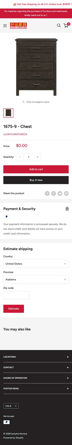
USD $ (8, 406)
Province (8, 272)
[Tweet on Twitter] (60, 193)
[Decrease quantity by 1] (19, 156)
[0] (66, 25)
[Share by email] (66, 193)
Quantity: (8, 156)
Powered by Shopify (13, 437)
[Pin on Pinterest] (53, 193)
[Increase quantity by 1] (37, 156)
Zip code (8, 287)
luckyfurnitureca (15, 134)
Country (8, 256)
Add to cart (36, 169)
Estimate (13, 308)
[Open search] (59, 25)
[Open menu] (5, 25)
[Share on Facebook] (47, 193)
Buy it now (36, 180)
